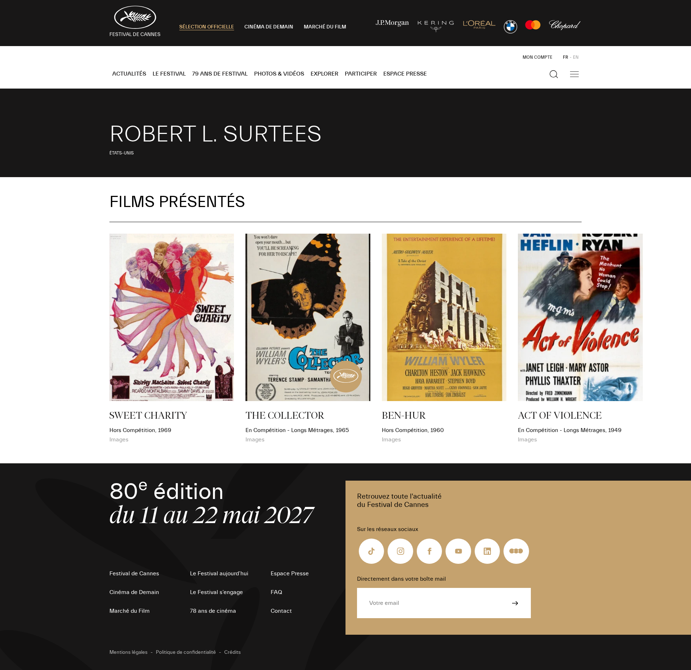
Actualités (129, 74)
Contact (281, 611)
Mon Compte (537, 57)
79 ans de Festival (220, 74)
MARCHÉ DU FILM (325, 27)
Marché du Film (129, 611)
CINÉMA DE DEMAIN (268, 27)
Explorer (324, 74)
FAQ (276, 592)
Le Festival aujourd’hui (219, 573)
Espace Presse (405, 74)
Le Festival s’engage (216, 592)
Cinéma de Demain (134, 592)
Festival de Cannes (134, 573)
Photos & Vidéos (279, 74)
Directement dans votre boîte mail (401, 579)
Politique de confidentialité (186, 652)
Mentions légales (128, 652)
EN (576, 57)
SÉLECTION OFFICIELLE (206, 27)
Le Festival (169, 74)
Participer (361, 74)
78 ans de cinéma (213, 611)
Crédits (232, 652)
